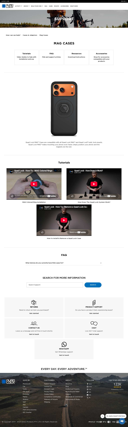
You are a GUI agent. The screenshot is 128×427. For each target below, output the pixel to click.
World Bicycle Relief (73, 391)
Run (24, 404)
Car (24, 386)
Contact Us (48, 386)
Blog (67, 386)
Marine (25, 397)
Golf (24, 402)
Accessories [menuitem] (65, 6)
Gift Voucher (27, 412)
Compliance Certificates (52, 397)
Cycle (25, 389)
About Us (69, 384)
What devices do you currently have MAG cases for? (44, 263)
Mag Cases (44, 35)
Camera (25, 407)
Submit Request (49, 384)
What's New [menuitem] (74, 6)
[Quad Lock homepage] (8, 8)
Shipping (47, 402)
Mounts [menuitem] (56, 6)
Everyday (26, 394)
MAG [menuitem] (46, 6)
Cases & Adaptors (30, 35)
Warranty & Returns (51, 399)
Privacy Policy (49, 391)
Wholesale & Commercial (74, 397)
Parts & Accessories (29, 410)
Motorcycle (26, 384)
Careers (68, 394)
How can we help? (13, 35)
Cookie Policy (49, 394)
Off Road (26, 391)
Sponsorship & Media (73, 399)
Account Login (49, 389)
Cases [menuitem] (51, 6)
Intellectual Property (73, 389)
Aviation (25, 399)
